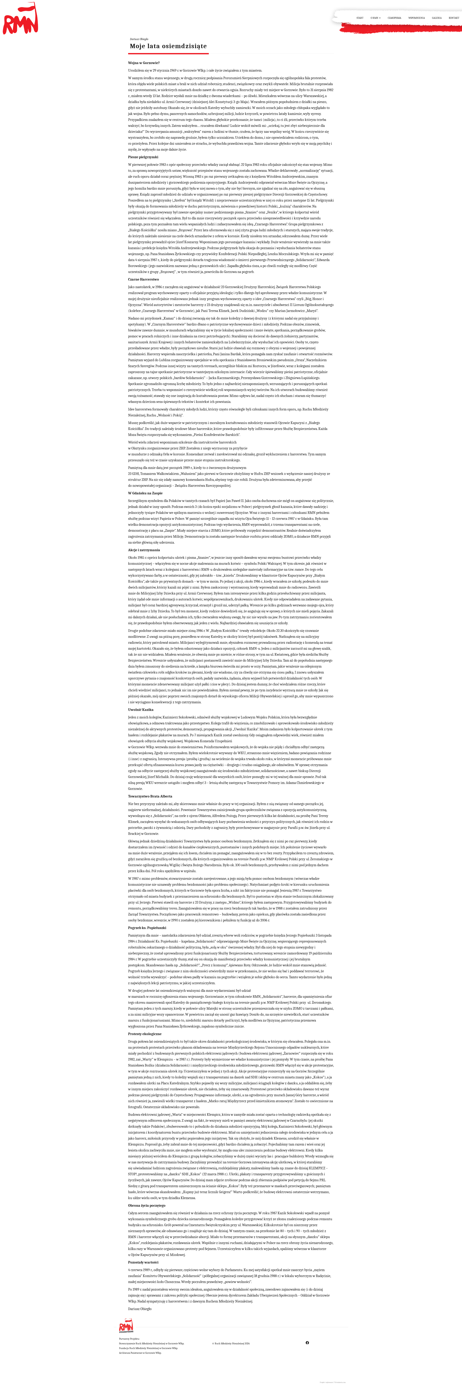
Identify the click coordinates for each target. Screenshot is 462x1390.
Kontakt (454, 17)
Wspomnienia (416, 17)
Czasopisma (394, 17)
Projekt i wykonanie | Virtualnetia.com (333, 1382)
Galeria (437, 17)
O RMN (375, 17)
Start (360, 17)
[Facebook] (307, 1342)
